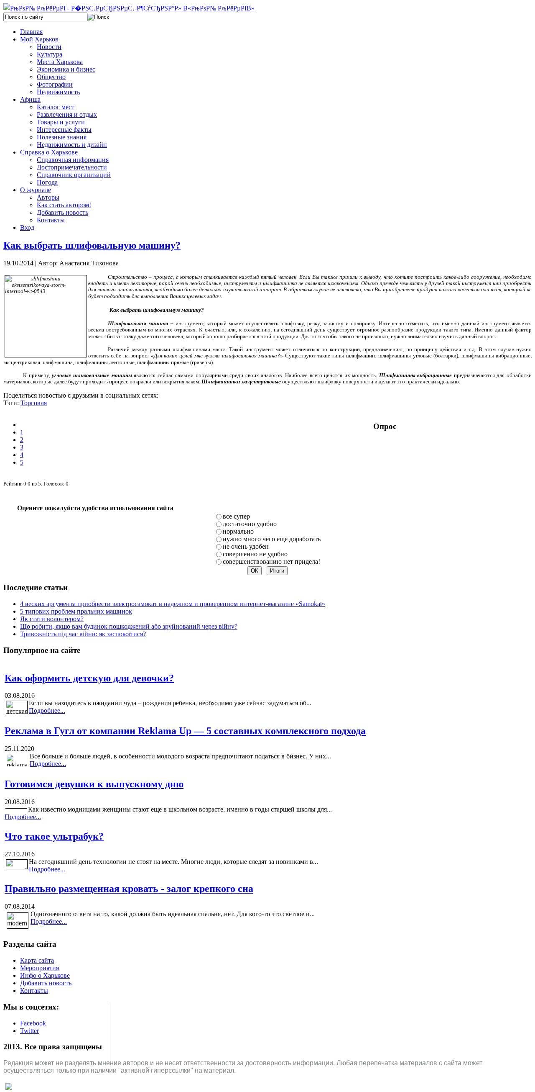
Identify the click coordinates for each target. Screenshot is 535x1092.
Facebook (33, 1023)
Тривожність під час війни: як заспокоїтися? (83, 633)
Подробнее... (47, 710)
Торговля (33, 402)
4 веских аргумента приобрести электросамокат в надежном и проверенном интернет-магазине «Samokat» (172, 603)
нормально (238, 531)
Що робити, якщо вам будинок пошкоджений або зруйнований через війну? (128, 626)
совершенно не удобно (255, 554)
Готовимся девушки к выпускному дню (94, 784)
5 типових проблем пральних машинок (76, 611)
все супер (236, 516)
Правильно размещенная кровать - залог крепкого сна (129, 888)
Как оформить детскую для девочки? (89, 678)
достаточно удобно (250, 523)
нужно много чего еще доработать (272, 538)
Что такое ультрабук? (54, 836)
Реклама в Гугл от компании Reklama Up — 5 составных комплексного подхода (185, 730)
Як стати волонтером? (52, 618)
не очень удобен (246, 546)
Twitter (29, 1030)
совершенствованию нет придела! (271, 561)
